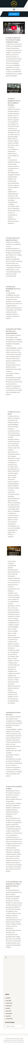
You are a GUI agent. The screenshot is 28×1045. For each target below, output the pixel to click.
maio (8, 1016)
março (8, 1000)
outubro (9, 1005)
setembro (9, 1018)
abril (8, 998)
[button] (14, 9)
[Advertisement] (14, 984)
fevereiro (9, 1003)
